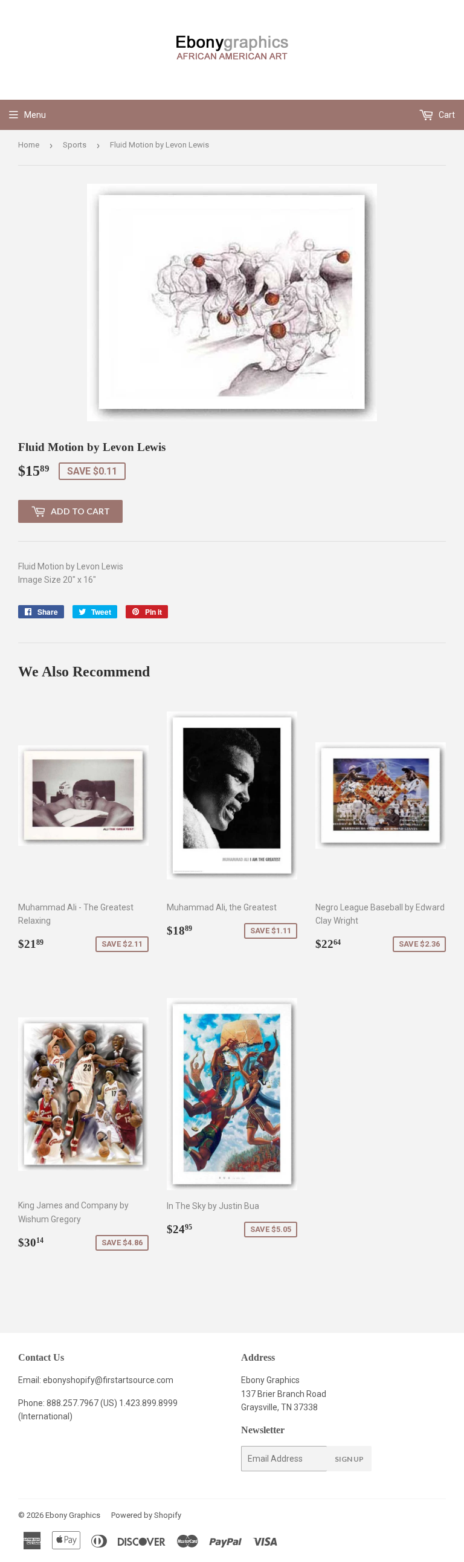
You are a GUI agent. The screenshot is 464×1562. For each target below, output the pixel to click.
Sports (74, 144)
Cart (446, 115)
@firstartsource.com (134, 1380)
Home (28, 144)
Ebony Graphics (72, 1515)
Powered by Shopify (146, 1515)
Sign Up (349, 1458)
